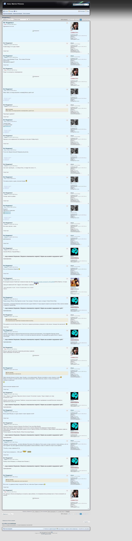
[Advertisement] (46, 517)
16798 (76, 34)
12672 (76, 45)
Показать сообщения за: (27, 511)
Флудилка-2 (6, 17)
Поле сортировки (44, 511)
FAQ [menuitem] (16, 11)
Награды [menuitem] (11, 11)
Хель (71, 30)
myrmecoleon (7, 279)
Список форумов (8, 13)
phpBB (43, 533)
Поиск (85, 4)
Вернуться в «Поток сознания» (9, 520)
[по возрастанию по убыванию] (61, 511)
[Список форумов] (5, 3)
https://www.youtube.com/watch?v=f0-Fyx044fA (43, 281)
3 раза (78, 293)
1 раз (78, 50)
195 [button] (83, 19)
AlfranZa (6, 44)
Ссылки (6, 11)
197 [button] (87, 19)
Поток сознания (26, 13)
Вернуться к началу (88, 53)
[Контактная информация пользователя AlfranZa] (80, 64)
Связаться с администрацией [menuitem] (50, 528)
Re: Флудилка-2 (8, 22)
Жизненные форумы (17, 13)
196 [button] (85, 19)
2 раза (78, 51)
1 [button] (73, 19)
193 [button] (78, 19)
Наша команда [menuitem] (61, 528)
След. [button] (89, 19)
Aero (40, 532)
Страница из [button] (69, 19)
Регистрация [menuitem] (82, 11)
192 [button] (76, 19)
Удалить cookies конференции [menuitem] (72, 528)
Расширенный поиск (88, 4)
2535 (76, 309)
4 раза (78, 39)
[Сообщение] (3, 24)
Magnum (6, 249)
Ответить (5, 19)
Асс (71, 94)
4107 (76, 97)
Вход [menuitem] (88, 11)
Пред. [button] (71, 19)
